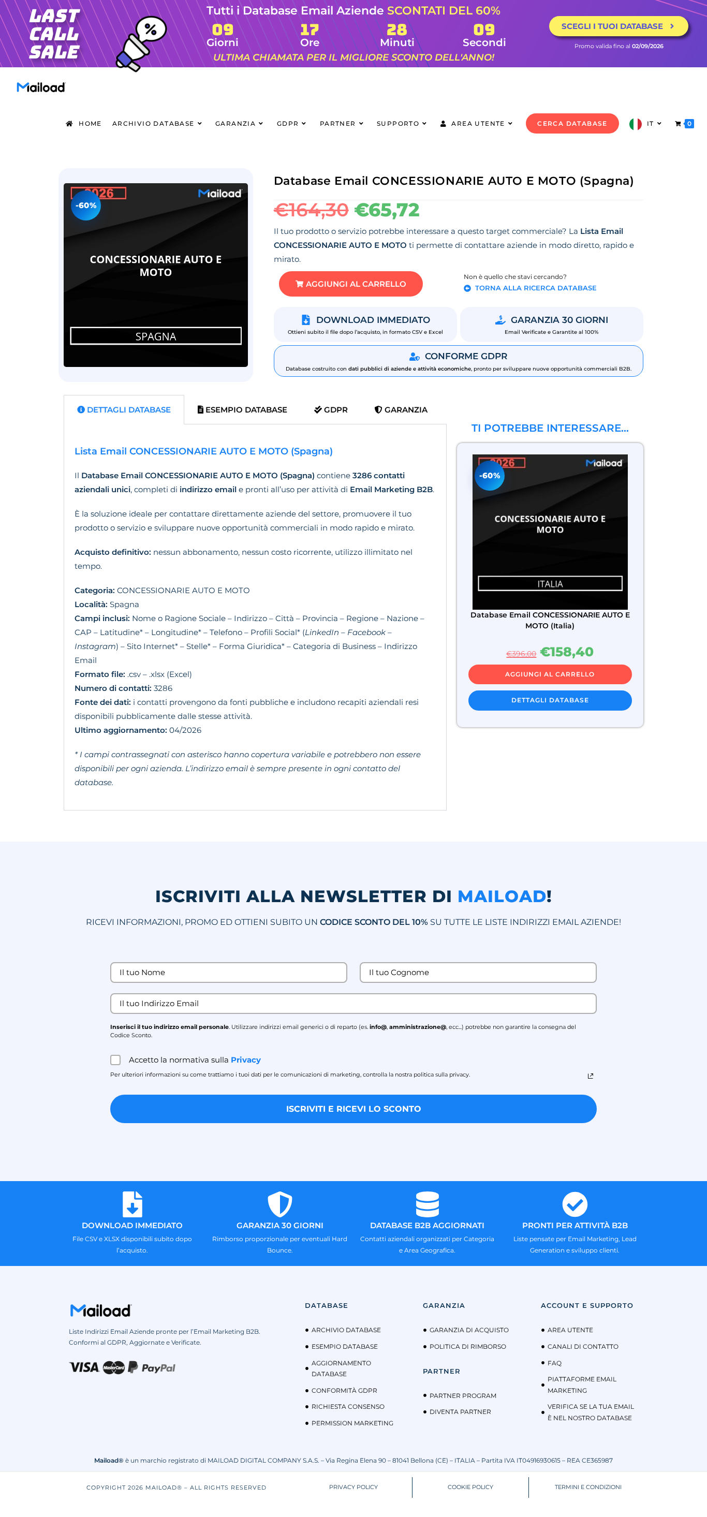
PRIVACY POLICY (353, 1487)
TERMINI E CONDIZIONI (588, 1487)
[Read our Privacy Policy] (590, 1076)
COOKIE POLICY (470, 1487)
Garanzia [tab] (405, 410)
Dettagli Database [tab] (128, 410)
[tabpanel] (255, 617)
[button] (351, 284)
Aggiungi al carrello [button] (550, 674)
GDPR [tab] (335, 410)
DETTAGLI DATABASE (550, 700)
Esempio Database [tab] (245, 410)
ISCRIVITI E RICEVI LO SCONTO (353, 1109)
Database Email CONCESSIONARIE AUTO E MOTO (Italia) (550, 620)
